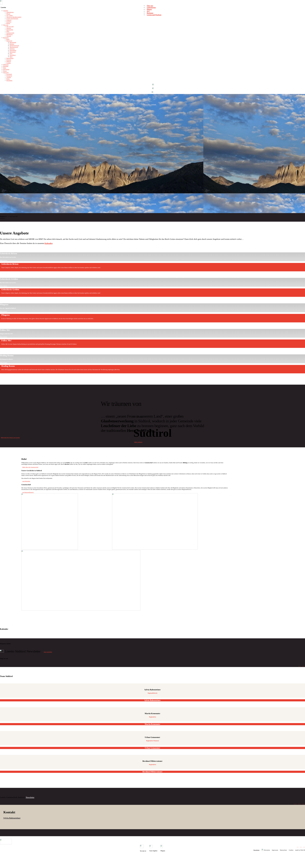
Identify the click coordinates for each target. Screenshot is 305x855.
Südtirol (8, 61)
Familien (8, 22)
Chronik (8, 36)
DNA (7, 31)
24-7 (148, 11)
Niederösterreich (14, 45)
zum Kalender (26, 481)
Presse (5, 71)
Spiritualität (9, 29)
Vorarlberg (13, 55)
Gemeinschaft (10, 33)
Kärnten (12, 44)
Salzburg (12, 49)
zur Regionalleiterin (28, 492)
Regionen (6, 37)
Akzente (8, 28)
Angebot (5, 10)
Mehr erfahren (138, 442)
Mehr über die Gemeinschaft (30, 467)
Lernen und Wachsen (12, 18)
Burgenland (13, 42)
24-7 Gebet (9, 15)
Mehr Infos (4, 270)
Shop (4, 68)
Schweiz (8, 60)
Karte (7, 39)
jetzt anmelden (48, 652)
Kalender (5, 66)
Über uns (5, 25)
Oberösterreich (14, 47)
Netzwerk (6, 72)
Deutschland (9, 58)
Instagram (9, 76)
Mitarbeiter (9, 34)
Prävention (6, 69)
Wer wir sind (10, 26)
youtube (8, 77)
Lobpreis (8, 20)
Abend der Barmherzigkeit (13, 17)
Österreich (9, 41)
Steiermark (13, 52)
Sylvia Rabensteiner (11, 818)
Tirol (11, 53)
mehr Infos (4, 347)
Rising (8, 23)
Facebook (9, 74)
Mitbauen (6, 64)
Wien (11, 56)
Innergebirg (13, 50)
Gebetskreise (10, 12)
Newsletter (9, 80)
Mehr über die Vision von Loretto (10, 437)
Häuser (8, 14)
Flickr (8, 79)
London (8, 63)
